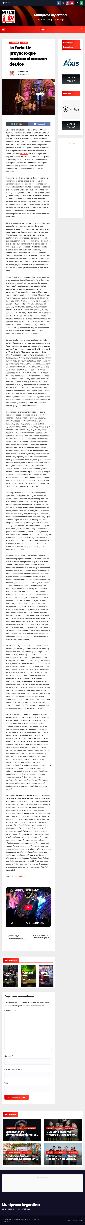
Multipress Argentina (50, 15)
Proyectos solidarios (13, 1152)
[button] (82, 29)
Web (6, 1083)
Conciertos (14, 43)
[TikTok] (77, 3)
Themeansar (6, 1221)
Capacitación (11, 1128)
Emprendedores (29, 1128)
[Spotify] (81, 3)
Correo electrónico (13, 1069)
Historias (26, 1152)
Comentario (10, 1010)
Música (49, 1128)
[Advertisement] (71, 179)
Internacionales (60, 1152)
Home (69, 1220)
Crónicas (24, 43)
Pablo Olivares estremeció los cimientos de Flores (16, 936)
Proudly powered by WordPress (13, 1219)
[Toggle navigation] (43, 29)
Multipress (24, 71)
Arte (19, 1128)
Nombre (8, 1056)
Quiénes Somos (77, 1220)
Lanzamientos (70, 1128)
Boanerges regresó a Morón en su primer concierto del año (40, 937)
